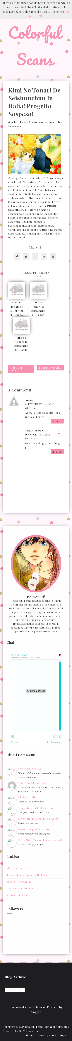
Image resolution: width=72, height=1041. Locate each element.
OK (41, 16)
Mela (13, 122)
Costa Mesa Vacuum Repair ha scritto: (41, 839)
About (52, 1035)
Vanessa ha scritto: (29, 768)
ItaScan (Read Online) (19, 888)
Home (29, 1035)
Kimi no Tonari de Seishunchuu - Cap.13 (38, 308)
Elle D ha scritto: (28, 797)
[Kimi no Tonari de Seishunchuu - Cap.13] (38, 290)
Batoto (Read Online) (19, 881)
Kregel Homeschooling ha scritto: (39, 818)
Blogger (35, 1012)
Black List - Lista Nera (20, 868)
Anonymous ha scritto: (32, 782)
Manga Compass (16, 894)
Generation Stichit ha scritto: (36, 807)
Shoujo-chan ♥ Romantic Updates (26, 874)
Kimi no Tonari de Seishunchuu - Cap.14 (17, 308)
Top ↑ (63, 1035)
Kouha (29, 399)
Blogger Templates (57, 1026)
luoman (41, 1007)
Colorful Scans (34, 46)
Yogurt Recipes (34, 430)
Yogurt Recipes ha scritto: (34, 829)
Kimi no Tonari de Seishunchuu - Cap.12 (21, 343)
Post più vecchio (50, 367)
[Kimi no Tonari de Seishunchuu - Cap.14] (16, 290)
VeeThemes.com (29, 1031)
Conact (41, 1035)
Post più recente (16, 369)
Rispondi (57, 421)
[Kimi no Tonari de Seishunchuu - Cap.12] (21, 325)
